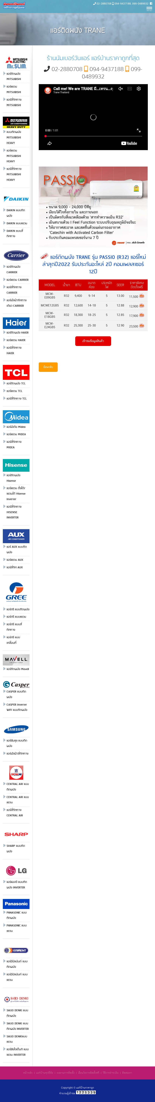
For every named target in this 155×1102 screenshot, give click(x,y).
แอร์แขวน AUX (15, 560)
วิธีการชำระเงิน (111, 1073)
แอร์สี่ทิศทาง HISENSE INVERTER (14, 512)
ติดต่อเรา (127, 1073)
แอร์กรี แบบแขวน (16, 616)
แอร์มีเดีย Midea (16, 427)
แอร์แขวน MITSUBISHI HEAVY (14, 156)
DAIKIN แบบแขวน (17, 223)
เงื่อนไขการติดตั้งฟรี (88, 1073)
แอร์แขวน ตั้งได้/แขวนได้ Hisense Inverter (16, 494)
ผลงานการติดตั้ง (65, 1073)
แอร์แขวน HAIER (16, 340)
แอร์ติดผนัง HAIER (18, 332)
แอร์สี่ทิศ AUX (15, 567)
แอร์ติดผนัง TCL (16, 383)
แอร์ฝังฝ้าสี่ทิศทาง (17, 753)
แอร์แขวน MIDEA (16, 434)
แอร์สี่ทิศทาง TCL (17, 398)
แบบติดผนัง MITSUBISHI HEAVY (14, 138)
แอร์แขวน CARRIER (18, 280)
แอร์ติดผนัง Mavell (18, 669)
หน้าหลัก (28, 1073)
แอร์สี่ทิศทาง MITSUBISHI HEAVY (14, 174)
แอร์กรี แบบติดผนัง (18, 609)
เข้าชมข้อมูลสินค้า (93, 341)
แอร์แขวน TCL (14, 391)
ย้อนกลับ (48, 367)
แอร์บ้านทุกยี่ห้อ (44, 1073)
